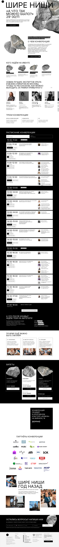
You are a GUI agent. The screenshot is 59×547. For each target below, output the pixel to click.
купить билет (12, 25)
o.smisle (25, 535)
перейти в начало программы (29, 310)
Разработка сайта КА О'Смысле (10, 540)
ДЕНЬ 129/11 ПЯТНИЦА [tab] (10, 136)
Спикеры (43, 1)
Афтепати (39, 1)
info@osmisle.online (27, 539)
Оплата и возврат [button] (35, 539)
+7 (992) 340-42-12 (27, 540)
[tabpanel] (29, 140)
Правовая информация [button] (9, 541)
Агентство (16, 536)
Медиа (16, 535)
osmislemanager (26, 536)
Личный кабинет (9, 537)
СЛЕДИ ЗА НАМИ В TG (34, 56)
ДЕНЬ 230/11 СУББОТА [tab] (33, 136)
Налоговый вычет (35, 541)
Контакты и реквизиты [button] (36, 540)
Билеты (47, 1)
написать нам (45, 398)
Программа (35, 1)
